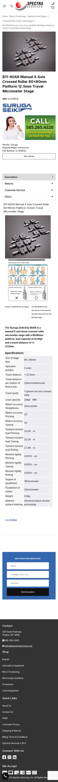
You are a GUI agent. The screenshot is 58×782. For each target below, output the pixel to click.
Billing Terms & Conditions (15, 737)
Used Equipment (10, 690)
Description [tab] (11, 177)
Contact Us (7, 712)
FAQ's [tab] (8, 196)
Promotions (7, 684)
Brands (5, 659)
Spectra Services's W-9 (14, 743)
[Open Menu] (4, 6)
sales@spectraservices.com (18, 646)
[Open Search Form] (11, 6)
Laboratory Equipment (13, 665)
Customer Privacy (11, 724)
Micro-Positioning (10, 672)
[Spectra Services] (29, 6)
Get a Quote (29, 156)
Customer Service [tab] (15, 190)
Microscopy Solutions (12, 678)
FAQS (5, 718)
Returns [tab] (9, 183)
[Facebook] (4, 757)
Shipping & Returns (11, 730)
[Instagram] (9, 757)
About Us (6, 705)
